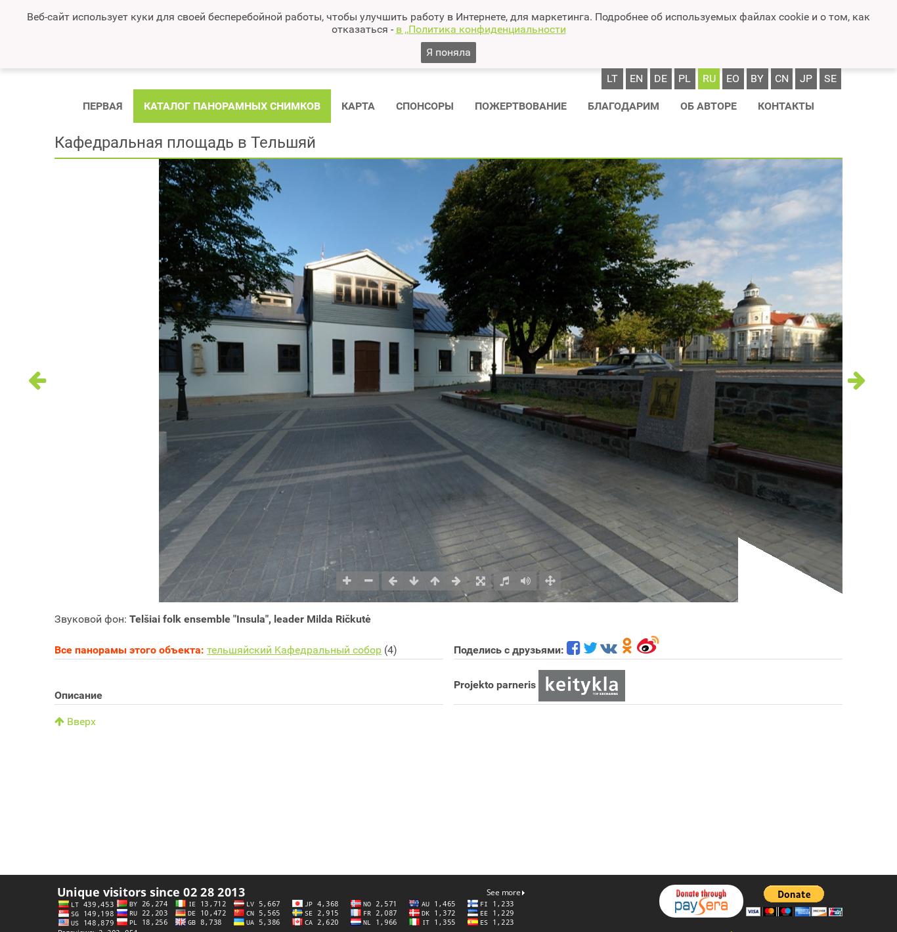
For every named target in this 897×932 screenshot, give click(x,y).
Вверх (80, 721)
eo (732, 78)
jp (806, 78)
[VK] (608, 650)
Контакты (786, 106)
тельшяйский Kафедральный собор (294, 650)
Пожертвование (521, 106)
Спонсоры (425, 106)
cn (782, 78)
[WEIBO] (648, 650)
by (757, 78)
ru (709, 78)
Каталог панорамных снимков (232, 106)
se (830, 78)
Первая (103, 106)
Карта (358, 106)
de (660, 78)
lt (612, 78)
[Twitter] (590, 650)
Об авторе (708, 106)
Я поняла (448, 52)
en (636, 78)
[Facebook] (573, 650)
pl (684, 78)
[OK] (627, 650)
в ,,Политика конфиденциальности (481, 29)
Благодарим (623, 106)
